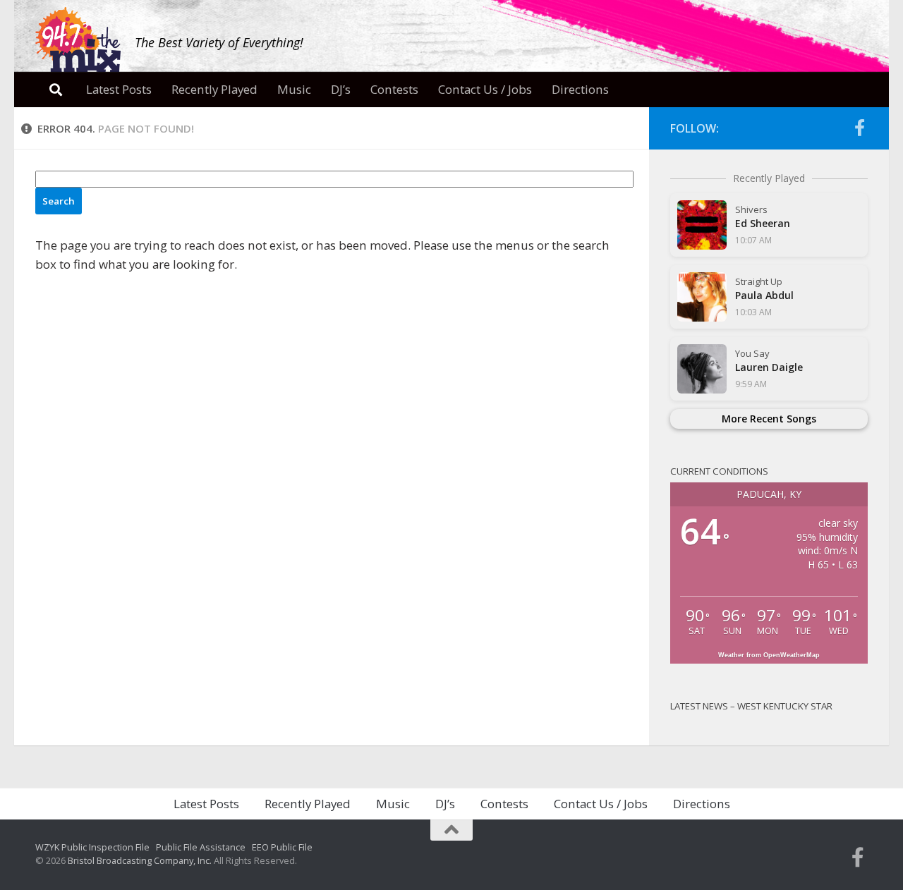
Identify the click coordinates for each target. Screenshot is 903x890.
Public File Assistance (201, 847)
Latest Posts (119, 89)
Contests (394, 89)
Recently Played (214, 89)
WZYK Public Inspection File (92, 847)
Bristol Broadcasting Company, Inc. (140, 860)
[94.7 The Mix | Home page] (78, 40)
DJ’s (341, 89)
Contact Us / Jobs (485, 89)
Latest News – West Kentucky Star (751, 706)
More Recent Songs (769, 418)
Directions (580, 89)
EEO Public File (282, 847)
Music (294, 89)
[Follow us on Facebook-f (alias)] (859, 127)
